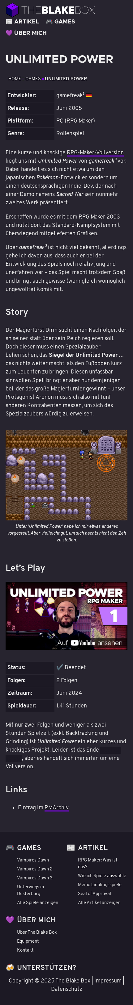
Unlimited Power (66, 79)
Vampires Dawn (33, 860)
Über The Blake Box (37, 933)
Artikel (26, 22)
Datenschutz (66, 989)
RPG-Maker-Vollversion (95, 152)
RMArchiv (57, 807)
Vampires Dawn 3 (35, 878)
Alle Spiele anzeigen (37, 903)
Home (15, 79)
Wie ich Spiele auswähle (102, 876)
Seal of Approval (94, 894)
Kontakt (25, 950)
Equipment (28, 942)
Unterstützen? (46, 968)
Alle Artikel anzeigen (99, 903)
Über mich (30, 33)
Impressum (108, 981)
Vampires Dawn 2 (35, 869)
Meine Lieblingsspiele (100, 885)
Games (64, 22)
